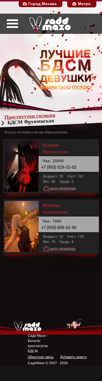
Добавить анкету (73, 357)
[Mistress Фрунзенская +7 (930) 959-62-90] (23, 226)
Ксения (50, 145)
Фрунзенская (55, 151)
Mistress (51, 205)
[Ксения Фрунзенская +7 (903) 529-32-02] (23, 166)
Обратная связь (41, 357)
